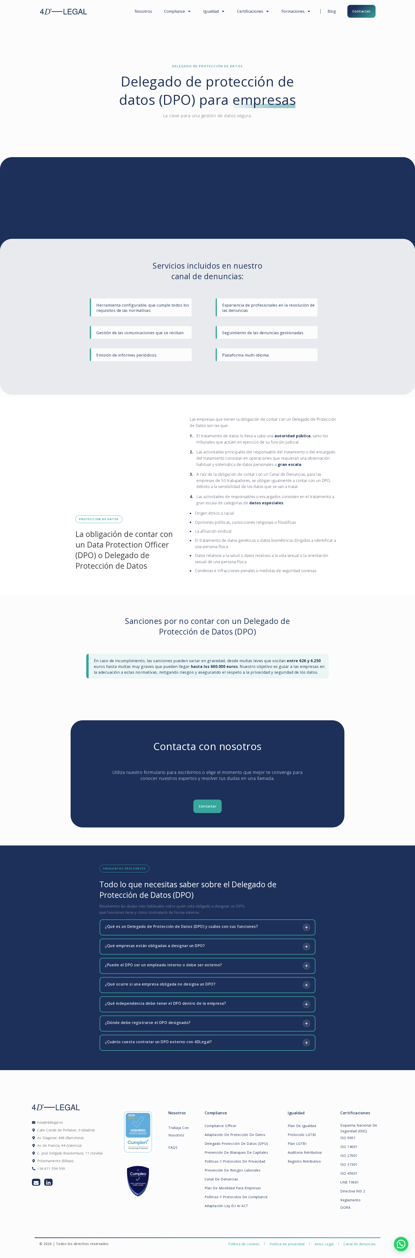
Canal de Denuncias (221, 1179)
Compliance (174, 11)
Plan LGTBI (297, 1143)
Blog (332, 11)
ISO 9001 (347, 1137)
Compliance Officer (221, 1125)
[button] (401, 1244)
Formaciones (293, 11)
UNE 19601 (349, 1182)
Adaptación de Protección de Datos (235, 1134)
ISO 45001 (349, 1173)
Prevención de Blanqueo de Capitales (236, 1152)
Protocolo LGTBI (302, 1134)
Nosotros (143, 11)
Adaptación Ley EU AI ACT (226, 1205)
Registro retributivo (304, 1161)
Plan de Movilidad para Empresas (233, 1188)
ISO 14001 (349, 1146)
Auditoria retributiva (305, 1152)
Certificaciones (250, 11)
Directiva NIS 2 (352, 1191)
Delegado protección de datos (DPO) (236, 1143)
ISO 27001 (349, 1155)
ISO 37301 (349, 1164)
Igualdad (211, 11)
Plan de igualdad (302, 1125)
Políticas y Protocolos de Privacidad (235, 1161)
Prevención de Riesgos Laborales (233, 1170)
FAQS (172, 1147)
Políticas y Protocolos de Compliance (236, 1197)
